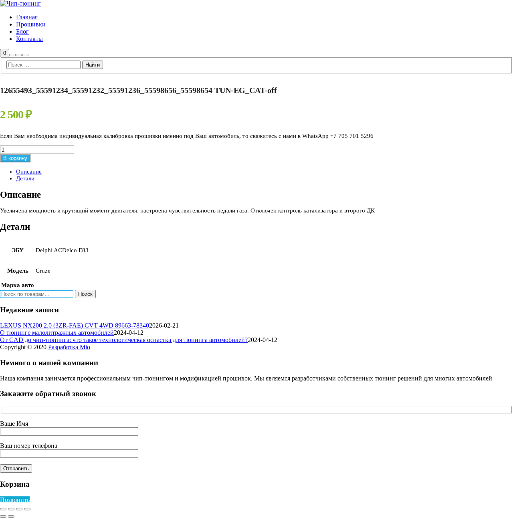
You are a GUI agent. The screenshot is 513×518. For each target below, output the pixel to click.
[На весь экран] (11, 509)
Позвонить (15, 499)
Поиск (85, 294)
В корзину (15, 158)
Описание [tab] (29, 171)
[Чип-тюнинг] (20, 3)
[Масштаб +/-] (3, 509)
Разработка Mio (69, 347)
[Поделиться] (19, 509)
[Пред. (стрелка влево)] (3, 516)
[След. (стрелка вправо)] (11, 516)
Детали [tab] (25, 178)
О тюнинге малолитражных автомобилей (57, 332)
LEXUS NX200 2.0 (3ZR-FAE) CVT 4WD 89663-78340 (74, 325)
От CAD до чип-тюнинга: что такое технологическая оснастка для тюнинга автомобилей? (124, 339)
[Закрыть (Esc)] (27, 509)
